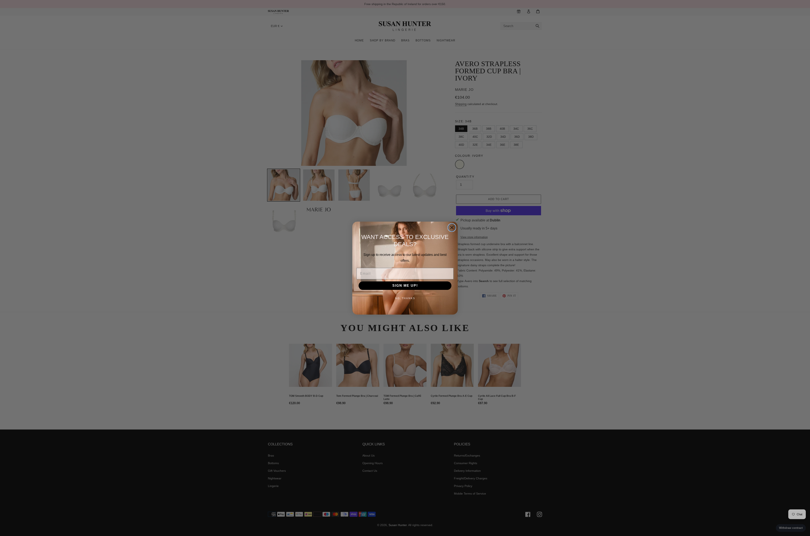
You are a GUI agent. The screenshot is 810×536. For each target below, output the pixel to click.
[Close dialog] (452, 227)
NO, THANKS (405, 298)
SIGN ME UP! (405, 285)
